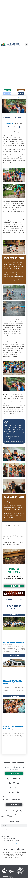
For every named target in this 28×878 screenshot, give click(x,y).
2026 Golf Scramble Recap (13, 643)
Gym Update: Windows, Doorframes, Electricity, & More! (14, 681)
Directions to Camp (14, 844)
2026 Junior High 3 (6, 817)
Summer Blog (14, 97)
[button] (22, 44)
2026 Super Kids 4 (6, 815)
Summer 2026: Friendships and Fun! (11, 814)
